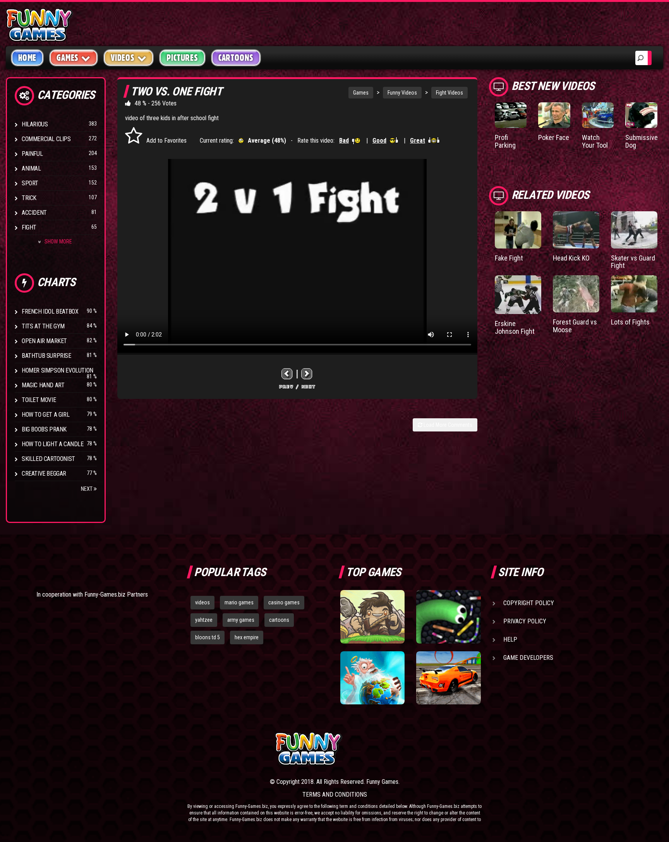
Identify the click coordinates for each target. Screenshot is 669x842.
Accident (34, 212)
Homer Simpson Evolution (57, 370)
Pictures (182, 57)
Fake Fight (509, 258)
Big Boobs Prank (44, 429)
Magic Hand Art (43, 385)
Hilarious (35, 124)
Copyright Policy (528, 603)
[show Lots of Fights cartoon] (634, 293)
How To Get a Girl (45, 414)
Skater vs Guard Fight (633, 262)
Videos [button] (123, 57)
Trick (29, 198)
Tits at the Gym (43, 326)
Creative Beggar (44, 473)
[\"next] (307, 374)
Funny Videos (402, 93)
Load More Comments (447, 425)
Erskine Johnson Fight (515, 327)
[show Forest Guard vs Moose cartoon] (576, 293)
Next (87, 489)
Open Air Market (44, 341)
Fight (29, 227)
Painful (32, 153)
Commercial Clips (46, 139)
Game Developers (528, 657)
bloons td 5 (207, 637)
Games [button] (68, 57)
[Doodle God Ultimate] (372, 678)
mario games (239, 602)
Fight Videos (449, 93)
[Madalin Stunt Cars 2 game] (448, 678)
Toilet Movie (39, 400)
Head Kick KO (571, 258)
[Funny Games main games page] (454, 749)
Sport (30, 183)
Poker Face (553, 137)
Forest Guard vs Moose (575, 326)
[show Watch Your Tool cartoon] (598, 115)
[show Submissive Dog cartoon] (641, 115)
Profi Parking (505, 141)
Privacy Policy (524, 621)
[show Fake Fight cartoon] (518, 229)
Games (361, 93)
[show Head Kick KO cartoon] (576, 229)
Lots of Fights (630, 322)
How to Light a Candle (53, 444)
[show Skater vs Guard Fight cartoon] (634, 229)
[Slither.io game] (448, 617)
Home (27, 57)
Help (510, 639)
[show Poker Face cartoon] (554, 115)
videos (202, 602)
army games (240, 620)
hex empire (247, 637)
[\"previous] (287, 374)
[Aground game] (372, 617)
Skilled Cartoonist (48, 458)
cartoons (279, 620)
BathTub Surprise (46, 355)
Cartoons (236, 57)
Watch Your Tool (595, 141)
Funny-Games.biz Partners (116, 594)
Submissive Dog (641, 141)
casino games (284, 602)
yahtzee (204, 620)
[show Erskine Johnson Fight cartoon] (518, 294)
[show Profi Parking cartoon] (511, 115)
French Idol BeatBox (50, 311)
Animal (31, 168)
